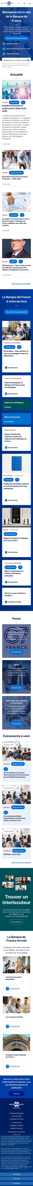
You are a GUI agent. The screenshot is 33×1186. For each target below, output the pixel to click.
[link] (11, 44)
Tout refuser (16, 1178)
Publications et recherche (16, 1132)
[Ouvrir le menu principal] (2, 3)
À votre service (16, 1122)
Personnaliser (16, 1183)
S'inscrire (16, 1094)
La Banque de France (16, 1119)
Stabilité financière (16, 1128)
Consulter (7, 407)
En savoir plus (9, 421)
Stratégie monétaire (16, 1125)
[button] (30, 3)
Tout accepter (16, 1174)
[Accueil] (16, 1105)
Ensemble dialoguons (16, 1113)
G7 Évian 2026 (16, 1116)
